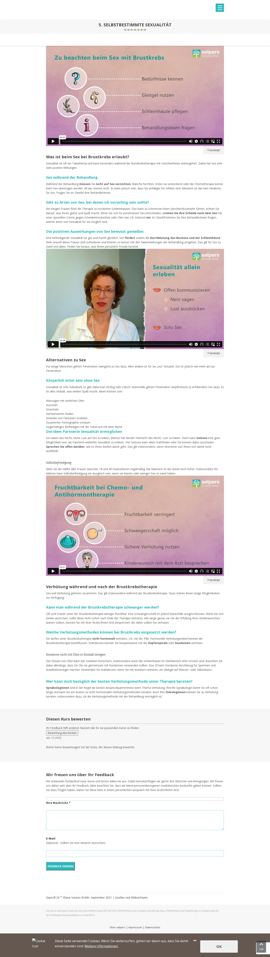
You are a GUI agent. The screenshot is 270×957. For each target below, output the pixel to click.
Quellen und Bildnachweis (131, 897)
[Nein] (194, 940)
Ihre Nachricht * (58, 803)
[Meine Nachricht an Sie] (223, 27)
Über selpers (117, 927)
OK (219, 946)
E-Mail (50, 838)
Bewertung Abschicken (62, 733)
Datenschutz (152, 927)
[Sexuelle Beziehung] (47, 27)
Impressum (135, 927)
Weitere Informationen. (101, 946)
